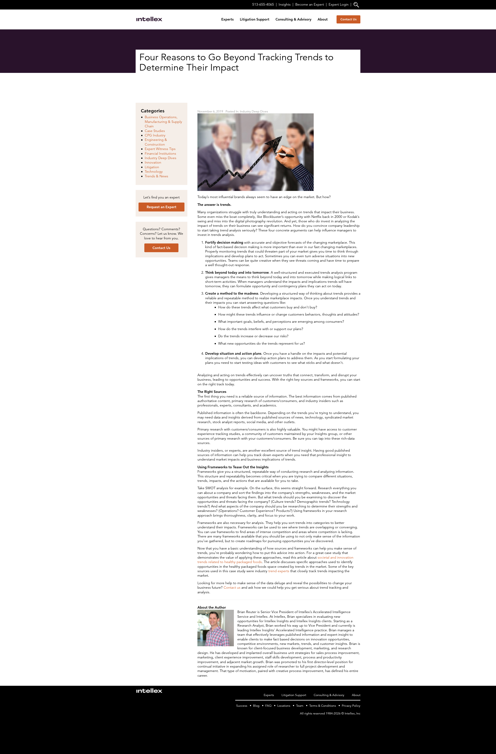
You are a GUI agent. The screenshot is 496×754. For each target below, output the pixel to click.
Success (241, 706)
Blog (256, 706)
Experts (227, 19)
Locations (283, 706)
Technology (154, 171)
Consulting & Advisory (293, 19)
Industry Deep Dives (254, 111)
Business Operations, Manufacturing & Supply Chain (163, 121)
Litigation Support (254, 19)
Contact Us (348, 19)
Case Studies (155, 131)
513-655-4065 (263, 4)
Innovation (153, 162)
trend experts (278, 571)
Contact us (232, 587)
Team (299, 706)
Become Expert (309, 4)
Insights (285, 4)
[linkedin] (358, 721)
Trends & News (156, 176)
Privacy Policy (351, 706)
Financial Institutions (160, 153)
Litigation (152, 167)
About (323, 19)
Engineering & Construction (156, 142)
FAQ (268, 706)
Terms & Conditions (322, 706)
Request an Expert (161, 207)
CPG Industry (155, 135)
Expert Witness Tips (160, 149)
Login (339, 4)
